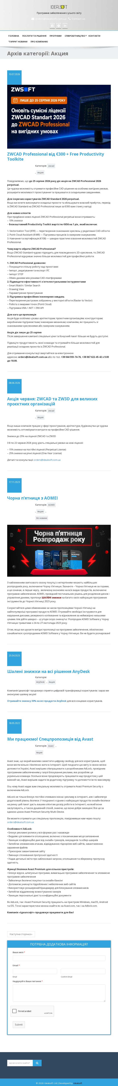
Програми (55, 35)
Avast (51, 745)
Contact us (78, 18)
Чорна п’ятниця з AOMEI (32, 498)
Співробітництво (75, 35)
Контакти (94, 35)
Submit (19, 1024)
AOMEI (51, 504)
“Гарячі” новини (17, 41)
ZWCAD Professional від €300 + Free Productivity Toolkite (55, 156)
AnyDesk (40, 682)
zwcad (51, 165)
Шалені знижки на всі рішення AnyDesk (48, 671)
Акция (40, 172)
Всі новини (41, 518)
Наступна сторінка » (21, 934)
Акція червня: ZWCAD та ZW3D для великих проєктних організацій (52, 401)
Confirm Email (66, 977)
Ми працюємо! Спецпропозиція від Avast (50, 739)
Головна (13, 35)
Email (15, 977)
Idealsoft (77, 1083)
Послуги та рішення (34, 35)
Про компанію (39, 41)
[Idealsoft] (59, 6)
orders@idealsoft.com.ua (50, 18)
